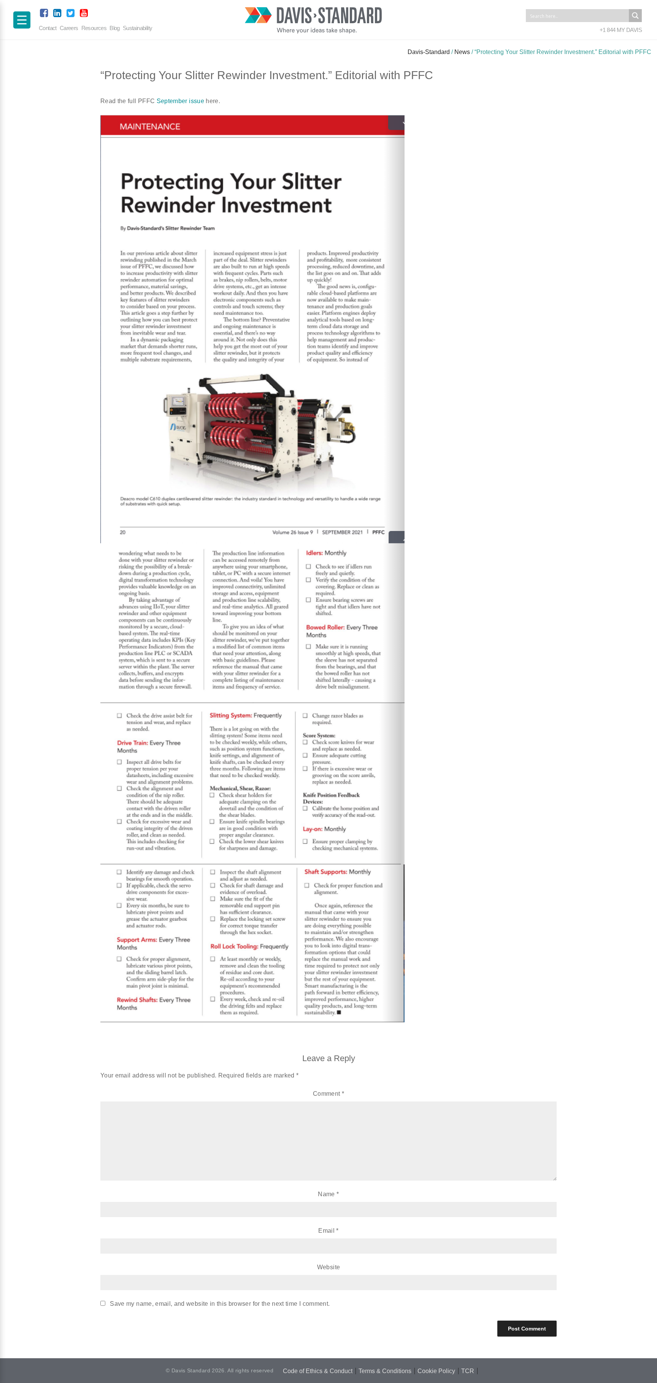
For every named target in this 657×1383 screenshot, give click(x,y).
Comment (328, 1093)
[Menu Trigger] (21, 20)
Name (328, 1194)
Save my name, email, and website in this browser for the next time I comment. (220, 1303)
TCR (467, 1371)
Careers (69, 28)
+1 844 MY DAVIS (621, 30)
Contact (48, 28)
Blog (115, 28)
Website (328, 1267)
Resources (94, 28)
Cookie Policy (436, 1371)
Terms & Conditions (385, 1371)
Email (328, 1230)
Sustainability (137, 28)
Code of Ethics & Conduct (317, 1371)
